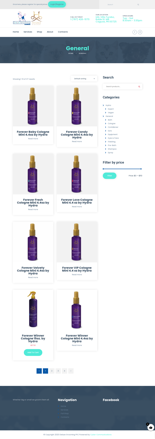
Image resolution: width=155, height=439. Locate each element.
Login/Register (57, 4)
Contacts (63, 31)
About (50, 31)
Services (28, 31)
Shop (39, 31)
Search (139, 86)
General (109, 116)
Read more (33, 138)
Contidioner (113, 127)
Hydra (108, 105)
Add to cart (33, 352)
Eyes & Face (113, 138)
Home (16, 31)
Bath (110, 120)
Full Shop (65, 413)
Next (71, 371)
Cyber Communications (101, 434)
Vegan (111, 112)
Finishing (111, 141)
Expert (111, 109)
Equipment (113, 134)
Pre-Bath (112, 145)
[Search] (138, 4)
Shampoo (112, 149)
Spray (110, 152)
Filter (109, 175)
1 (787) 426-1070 (80, 19)
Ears (110, 130)
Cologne (111, 123)
